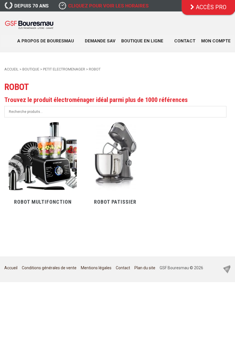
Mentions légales (96, 268)
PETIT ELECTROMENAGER (64, 69)
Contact (184, 41)
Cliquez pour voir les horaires (108, 6)
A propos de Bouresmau (45, 41)
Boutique (30, 69)
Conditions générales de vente (49, 268)
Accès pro (210, 7)
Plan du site (144, 268)
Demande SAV (100, 41)
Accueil (11, 69)
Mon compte (216, 41)
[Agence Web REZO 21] (227, 269)
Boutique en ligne (142, 41)
